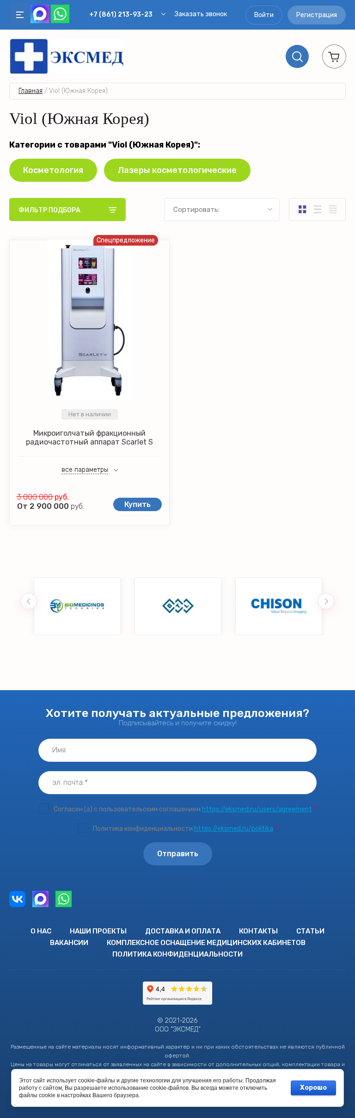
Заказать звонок (201, 14)
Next (326, 601)
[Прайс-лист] (332, 209)
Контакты (258, 931)
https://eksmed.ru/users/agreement (257, 809)
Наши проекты (98, 931)
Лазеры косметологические (177, 170)
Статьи (310, 931)
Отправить (177, 853)
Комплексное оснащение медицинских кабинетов (206, 943)
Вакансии (69, 943)
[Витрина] (302, 209)
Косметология (53, 170)
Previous (29, 601)
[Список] (317, 209)
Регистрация (316, 15)
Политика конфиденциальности (177, 954)
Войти (264, 15)
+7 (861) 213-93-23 (121, 15)
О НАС (41, 931)
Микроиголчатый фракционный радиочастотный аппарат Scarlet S (89, 437)
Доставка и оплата (182, 931)
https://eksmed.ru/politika (233, 829)
